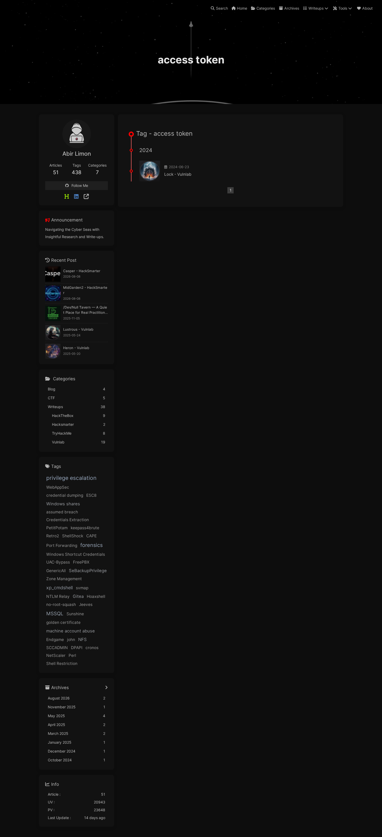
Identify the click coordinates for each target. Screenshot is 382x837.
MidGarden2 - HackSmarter (85, 290)
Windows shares (63, 503)
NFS (82, 639)
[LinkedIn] (76, 196)
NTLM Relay (58, 596)
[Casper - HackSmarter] (53, 274)
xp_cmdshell (59, 587)
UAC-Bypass (58, 562)
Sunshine (75, 613)
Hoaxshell (96, 596)
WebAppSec (57, 487)
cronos (91, 647)
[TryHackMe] (86, 196)
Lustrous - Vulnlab (78, 329)
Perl (72, 655)
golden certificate (63, 622)
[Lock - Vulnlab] (149, 171)
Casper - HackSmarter (81, 271)
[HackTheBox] (66, 196)
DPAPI (76, 647)
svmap (82, 587)
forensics (91, 545)
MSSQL (54, 614)
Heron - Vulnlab (76, 348)
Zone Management (64, 578)
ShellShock (72, 535)
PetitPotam (57, 527)
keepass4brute (85, 527)
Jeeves (86, 604)
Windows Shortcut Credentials (75, 554)
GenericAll (56, 570)
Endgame (55, 639)
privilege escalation (71, 478)
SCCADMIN (57, 647)
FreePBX (81, 562)
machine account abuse (70, 630)
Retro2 (52, 535)
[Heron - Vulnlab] (53, 351)
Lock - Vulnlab (178, 174)
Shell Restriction (61, 663)
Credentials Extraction (67, 519)
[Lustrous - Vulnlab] (53, 332)
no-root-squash (61, 604)
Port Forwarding (61, 545)
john (71, 639)
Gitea (78, 596)
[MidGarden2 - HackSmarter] (53, 293)
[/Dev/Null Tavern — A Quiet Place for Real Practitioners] (53, 313)
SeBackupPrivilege (88, 570)
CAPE (91, 535)
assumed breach (62, 511)
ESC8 (91, 495)
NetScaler (55, 655)
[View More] (106, 687)
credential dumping (64, 495)
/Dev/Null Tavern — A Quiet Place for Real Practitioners (85, 310)
